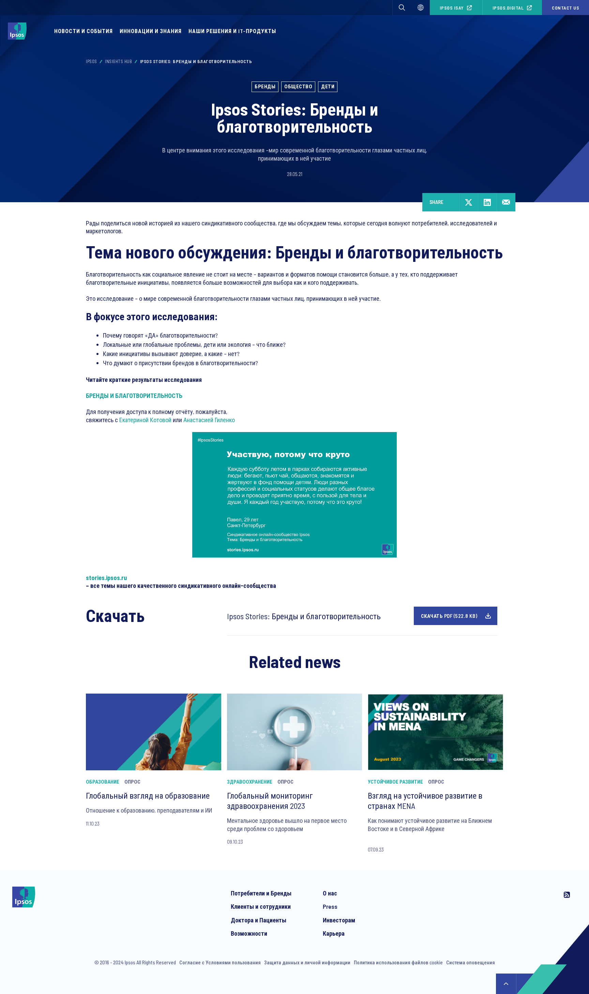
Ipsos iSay (452, 8)
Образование (102, 781)
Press (330, 906)
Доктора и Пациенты (258, 920)
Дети (327, 86)
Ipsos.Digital (508, 8)
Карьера (334, 933)
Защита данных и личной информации (307, 962)
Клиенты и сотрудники (261, 906)
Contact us (565, 8)
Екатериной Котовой (145, 420)
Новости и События (83, 31)
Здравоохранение (249, 781)
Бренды (265, 86)
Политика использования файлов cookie (398, 962)
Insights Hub (118, 61)
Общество (298, 86)
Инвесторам (339, 920)
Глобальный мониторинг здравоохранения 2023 (270, 800)
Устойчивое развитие (395, 781)
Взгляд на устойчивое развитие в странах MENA (425, 800)
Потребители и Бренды (261, 893)
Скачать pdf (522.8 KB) (449, 616)
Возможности (249, 933)
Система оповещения (470, 962)
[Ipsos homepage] (19, 31)
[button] (401, 7)
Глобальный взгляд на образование (148, 795)
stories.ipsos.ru (106, 577)
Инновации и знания (151, 31)
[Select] (420, 7)
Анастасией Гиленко (209, 420)
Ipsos (91, 61)
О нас (330, 893)
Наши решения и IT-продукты (232, 31)
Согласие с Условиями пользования (220, 962)
